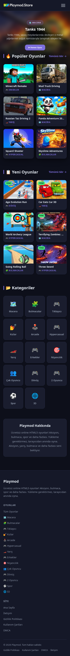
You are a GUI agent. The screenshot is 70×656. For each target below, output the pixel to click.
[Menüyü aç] (63, 5)
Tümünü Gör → (58, 56)
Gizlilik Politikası (12, 619)
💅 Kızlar (8, 534)
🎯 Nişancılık (10, 563)
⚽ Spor (8, 586)
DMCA (6, 630)
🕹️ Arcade (9, 540)
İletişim (7, 613)
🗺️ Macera (9, 517)
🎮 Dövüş (8, 574)
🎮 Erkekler (10, 557)
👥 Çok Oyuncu (12, 568)
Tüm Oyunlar (10, 511)
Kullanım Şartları (13, 624)
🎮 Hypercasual (12, 545)
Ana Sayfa (9, 607)
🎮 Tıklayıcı (9, 528)
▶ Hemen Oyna (35, 47)
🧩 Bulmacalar (11, 523)
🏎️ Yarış (8, 551)
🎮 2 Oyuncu (10, 580)
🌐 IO (6, 591)
